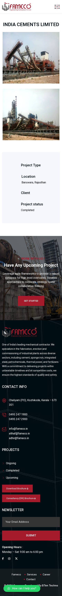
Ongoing (11, 463)
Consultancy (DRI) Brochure (20, 498)
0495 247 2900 (18, 419)
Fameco (16, 574)
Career (46, 574)
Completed (12, 470)
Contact (30, 579)
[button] (21, 588)
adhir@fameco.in (19, 438)
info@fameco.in (18, 428)
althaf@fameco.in (19, 433)
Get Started (31, 301)
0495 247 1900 (18, 414)
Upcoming (12, 477)
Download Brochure (16, 488)
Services (32, 574)
